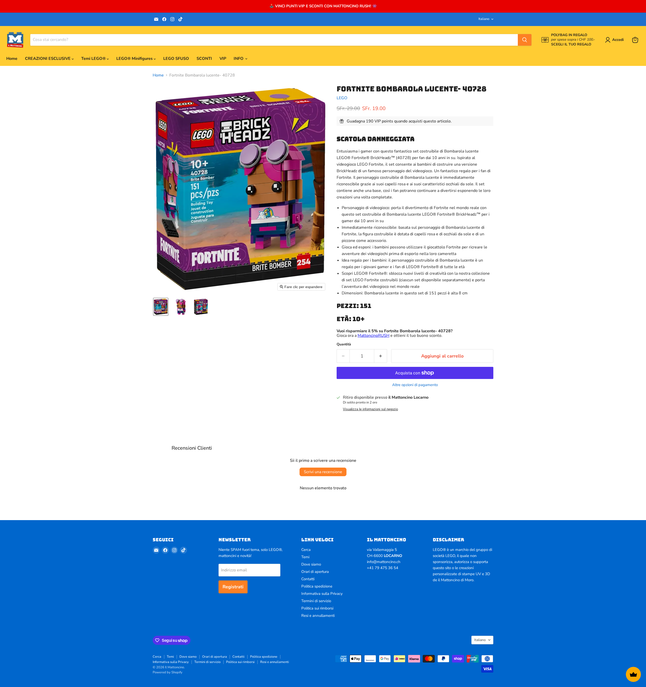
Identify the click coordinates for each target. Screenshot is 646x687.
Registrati (233, 587)
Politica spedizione (316, 586)
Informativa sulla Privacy (322, 593)
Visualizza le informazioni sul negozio (370, 409)
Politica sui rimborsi (317, 608)
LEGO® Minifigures (135, 58)
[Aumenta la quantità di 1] (380, 356)
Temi (305, 556)
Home (11, 58)
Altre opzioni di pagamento (415, 385)
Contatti (307, 578)
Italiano (483, 19)
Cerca (306, 549)
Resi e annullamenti (318, 615)
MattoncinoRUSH (373, 335)
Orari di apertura (315, 571)
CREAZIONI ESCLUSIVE (48, 58)
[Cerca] (524, 40)
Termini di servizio (316, 600)
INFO (239, 58)
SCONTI (204, 58)
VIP (223, 58)
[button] (615, 40)
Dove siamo (311, 564)
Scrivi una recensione (323, 472)
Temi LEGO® (94, 58)
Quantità (344, 344)
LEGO (342, 98)
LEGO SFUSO (176, 58)
